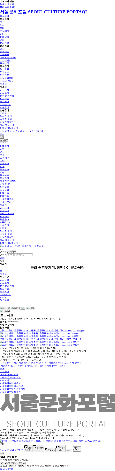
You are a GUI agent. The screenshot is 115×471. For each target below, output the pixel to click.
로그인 (3, 134)
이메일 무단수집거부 (10, 377)
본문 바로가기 (7, 4)
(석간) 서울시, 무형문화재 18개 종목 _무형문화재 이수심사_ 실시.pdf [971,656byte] (40, 339)
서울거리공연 (6, 122)
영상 (2, 48)
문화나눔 (4, 72)
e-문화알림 (5, 104)
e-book (3, 297)
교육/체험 (5, 31)
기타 (2, 34)
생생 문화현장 (7, 95)
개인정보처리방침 (9, 374)
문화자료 (4, 51)
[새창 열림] (5, 308)
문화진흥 (4, 75)
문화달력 (4, 37)
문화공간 (4, 54)
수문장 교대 (6, 119)
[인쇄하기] (5, 311)
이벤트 (3, 113)
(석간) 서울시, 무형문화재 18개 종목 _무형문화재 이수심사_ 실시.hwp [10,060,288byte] (42, 330)
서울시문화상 (6, 81)
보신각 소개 (6, 116)
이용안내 (4, 371)
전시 (2, 25)
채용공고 (4, 101)
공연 (2, 22)
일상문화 (4, 69)
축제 (2, 28)
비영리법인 (5, 60)
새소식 (3, 84)
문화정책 (4, 63)
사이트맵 (4, 380)
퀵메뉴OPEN (76, 449)
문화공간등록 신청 (9, 128)
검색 (2, 257)
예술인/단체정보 (8, 57)
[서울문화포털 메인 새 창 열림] (57, 426)
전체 (2, 40)
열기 (13, 463)
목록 (2, 368)
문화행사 (4, 16)
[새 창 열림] (50, 441)
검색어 (3, 254)
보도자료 (4, 98)
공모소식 (4, 93)
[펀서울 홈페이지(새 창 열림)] (22, 246)
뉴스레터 (4, 300)
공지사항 (4, 90)
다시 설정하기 (7, 469)
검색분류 (4, 252)
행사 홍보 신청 (7, 125)
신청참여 (4, 107)
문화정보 (4, 43)
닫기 (2, 249)
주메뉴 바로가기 (8, 7)
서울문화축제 (6, 78)
